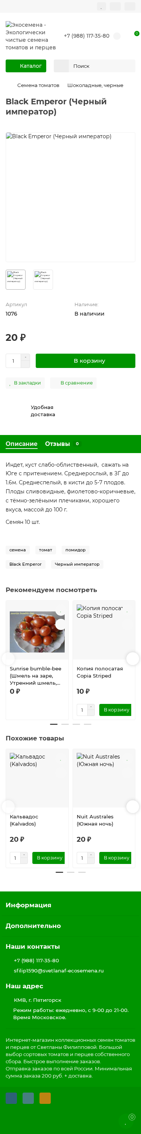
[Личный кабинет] (129, 6)
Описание (22, 443)
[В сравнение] (61, 624)
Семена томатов (38, 85)
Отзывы (62, 443)
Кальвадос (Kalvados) (24, 820)
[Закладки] (101, 6)
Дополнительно (33, 925)
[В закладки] (61, 610)
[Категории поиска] (61, 66)
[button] (8, 658)
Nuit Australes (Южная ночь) (95, 820)
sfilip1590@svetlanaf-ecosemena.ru (59, 971)
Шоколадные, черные (95, 85)
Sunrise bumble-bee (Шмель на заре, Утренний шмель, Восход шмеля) (35, 676)
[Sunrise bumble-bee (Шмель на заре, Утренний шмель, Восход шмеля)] (37, 631)
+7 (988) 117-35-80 (86, 36)
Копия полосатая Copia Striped (100, 672)
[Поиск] (127, 66)
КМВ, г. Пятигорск (37, 1000)
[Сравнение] (115, 6)
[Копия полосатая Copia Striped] (104, 631)
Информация (29, 905)
